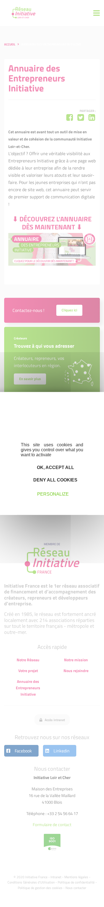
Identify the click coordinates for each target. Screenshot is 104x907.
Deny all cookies (54, 480)
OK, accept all (55, 467)
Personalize (53, 493)
